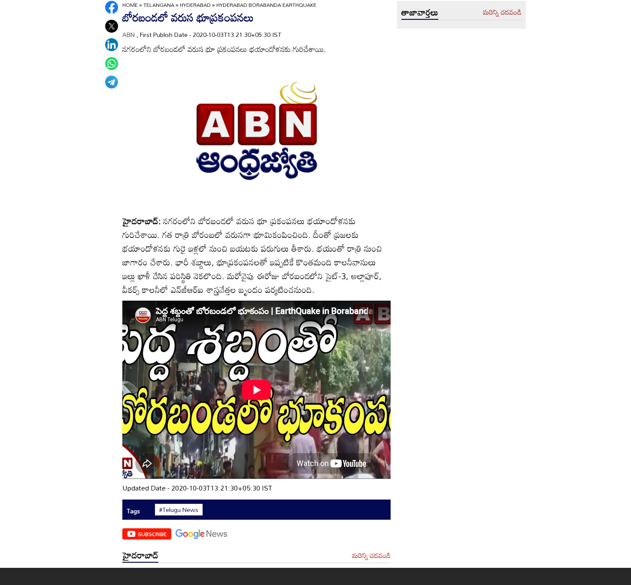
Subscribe (152, 534)
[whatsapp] (111, 63)
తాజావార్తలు (419, 12)
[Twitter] (111, 26)
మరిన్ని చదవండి (371, 556)
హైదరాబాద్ (140, 555)
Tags (133, 511)
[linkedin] (111, 44)
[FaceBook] (111, 7)
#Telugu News (178, 510)
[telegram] (111, 82)
